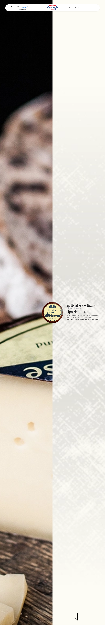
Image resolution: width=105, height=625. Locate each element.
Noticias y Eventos (74, 8)
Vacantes (86, 7)
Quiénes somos (22, 9)
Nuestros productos (23, 6)
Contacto (94, 8)
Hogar (13, 6)
